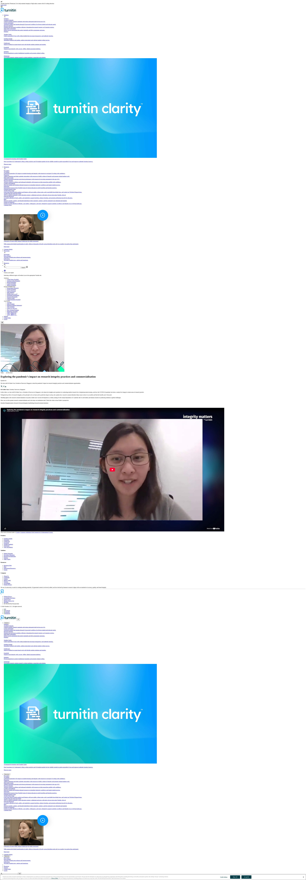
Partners (6, 558)
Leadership (6, 577)
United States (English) (13, 279)
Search (23, 267)
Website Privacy (8, 596)
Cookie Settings (223, 877)
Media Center (7, 580)
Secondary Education (9, 555)
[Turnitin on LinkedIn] (7, 612)
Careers (6, 579)
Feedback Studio (8, 538)
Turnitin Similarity (8, 544)
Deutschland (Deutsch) (13, 288)
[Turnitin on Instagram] (7, 613)
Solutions (6, 15)
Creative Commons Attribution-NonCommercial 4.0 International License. (34, 532)
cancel (27, 267)
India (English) (11, 304)
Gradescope (7, 541)
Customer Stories (8, 249)
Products (6, 31)
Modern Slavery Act (9, 601)
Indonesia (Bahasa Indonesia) (14, 305)
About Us (6, 576)
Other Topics (7, 559)
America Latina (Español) (13, 281)
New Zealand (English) (13, 310)
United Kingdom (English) (13, 299)
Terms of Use (7, 599)
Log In (5, 319)
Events (5, 569)
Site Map (6, 602)
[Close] (303, 877)
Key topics (6, 170)
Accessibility (7, 583)
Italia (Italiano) (10, 292)
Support (6, 316)
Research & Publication (10, 556)
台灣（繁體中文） (12, 314)
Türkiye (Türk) (11, 298)
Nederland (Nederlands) (13, 295)
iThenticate (6, 545)
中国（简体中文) (11, 313)
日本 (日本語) (11, 307)
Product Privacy (8, 584)
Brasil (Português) (11, 282)
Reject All (235, 877)
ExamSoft (6, 543)
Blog (5, 567)
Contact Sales (7, 318)
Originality (6, 540)
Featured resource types (10, 189)
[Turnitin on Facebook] (7, 610)
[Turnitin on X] (5, 609)
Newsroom (6, 250)
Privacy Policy (55, 878)
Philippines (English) (12, 311)
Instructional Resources (10, 568)
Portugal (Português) (12, 296)
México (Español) (11, 285)
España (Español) (11, 289)
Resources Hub (8, 565)
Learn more (3, 5)
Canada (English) (11, 283)
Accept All (246, 877)
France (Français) (11, 291)
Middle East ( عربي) (12, 294)
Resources (6, 167)
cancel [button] (2, 7)
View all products (8, 547)
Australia (9, 302)
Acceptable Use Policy (9, 598)
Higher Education (8, 553)
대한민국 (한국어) (12, 308)
